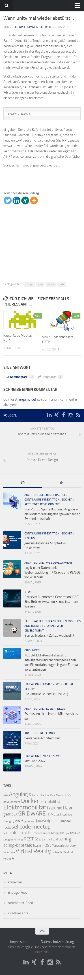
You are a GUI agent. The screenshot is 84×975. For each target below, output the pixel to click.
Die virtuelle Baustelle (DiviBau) (46, 694)
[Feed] (78, 415)
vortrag (7, 858)
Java (18, 820)
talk (28, 845)
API (34, 795)
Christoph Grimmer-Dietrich (30, 27)
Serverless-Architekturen (42, 738)
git (15, 814)
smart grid (51, 839)
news (28, 592)
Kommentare (21, 377)
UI (67, 846)
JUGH (57, 821)
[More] (34, 200)
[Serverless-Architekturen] (12, 740)
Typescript (59, 846)
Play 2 (77, 833)
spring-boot (13, 845)
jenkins (29, 538)
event (50, 708)
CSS (68, 795)
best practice (56, 494)
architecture (34, 494)
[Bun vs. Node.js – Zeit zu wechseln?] (12, 628)
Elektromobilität (24, 807)
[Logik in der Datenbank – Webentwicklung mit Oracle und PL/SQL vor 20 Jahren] (12, 569)
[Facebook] (63, 415)
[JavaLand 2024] (12, 762)
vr (14, 857)
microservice (42, 833)
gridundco (32, 650)
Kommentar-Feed (20, 903)
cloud (50, 733)
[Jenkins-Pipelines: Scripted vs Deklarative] (12, 540)
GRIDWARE (32, 813)
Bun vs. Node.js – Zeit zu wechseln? (49, 636)
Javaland (29, 821)
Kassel (66, 821)
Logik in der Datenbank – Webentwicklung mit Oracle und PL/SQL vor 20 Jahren (52, 572)
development (11, 802)
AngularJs (20, 794)
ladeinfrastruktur (18, 832)
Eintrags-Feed (17, 893)
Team (36, 845)
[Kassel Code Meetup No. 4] (22, 320)
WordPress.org (17, 913)
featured (54, 808)
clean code (54, 621)
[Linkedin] (16, 200)
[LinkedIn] (49, 415)
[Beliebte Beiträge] (61, 483)
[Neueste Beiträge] (22, 483)
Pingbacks (52, 377)
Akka (5, 795)
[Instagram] (70, 415)
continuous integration (42, 499)
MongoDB (57, 833)
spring (64, 839)
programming (13, 839)
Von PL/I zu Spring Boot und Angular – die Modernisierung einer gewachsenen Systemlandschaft (52, 514)
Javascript (44, 820)
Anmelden (14, 882)
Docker (30, 800)
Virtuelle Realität (62, 852)
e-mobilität (49, 801)
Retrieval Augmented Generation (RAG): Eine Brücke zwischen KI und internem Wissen (52, 601)
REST (27, 504)
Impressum (18, 942)
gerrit (8, 814)
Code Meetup (57, 795)
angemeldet (27, 399)
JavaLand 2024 (34, 761)
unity (62, 284)
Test (46, 845)
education (31, 684)
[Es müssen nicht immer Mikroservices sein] (12, 715)
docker (67, 499)
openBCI (69, 833)
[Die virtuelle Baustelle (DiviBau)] (12, 691)
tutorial (48, 625)
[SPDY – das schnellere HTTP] (61, 321)
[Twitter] (8, 200)
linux (40, 284)
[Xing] (25, 200)
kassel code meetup (27, 826)
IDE (58, 814)
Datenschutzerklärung (57, 942)
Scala (38, 839)
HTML (50, 814)
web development (46, 504)
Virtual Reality (33, 851)
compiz (29, 284)
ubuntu (51, 284)
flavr (46, 684)
